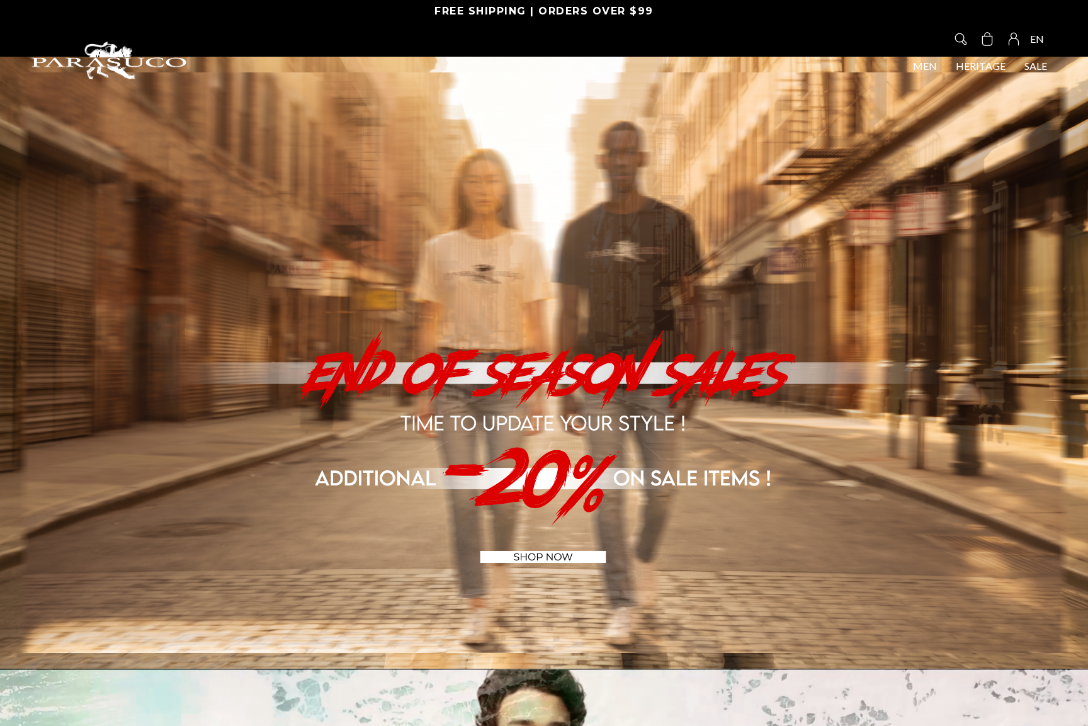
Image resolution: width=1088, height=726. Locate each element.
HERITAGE (981, 66)
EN (1037, 39)
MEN (925, 66)
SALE (1035, 66)
